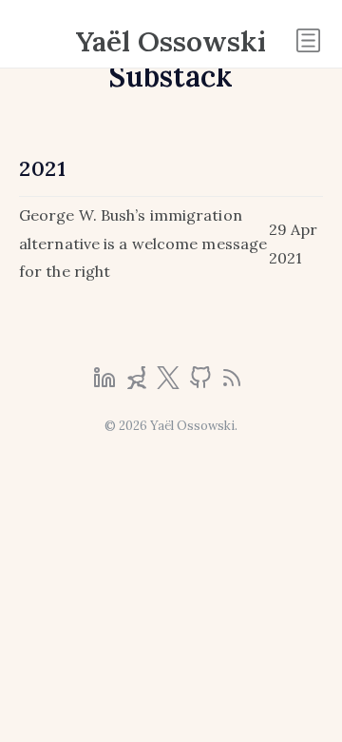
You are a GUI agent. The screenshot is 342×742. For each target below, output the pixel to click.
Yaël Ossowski (171, 41)
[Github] (202, 383)
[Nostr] (138, 383)
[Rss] (231, 383)
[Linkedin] (106, 383)
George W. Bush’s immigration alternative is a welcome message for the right (143, 243)
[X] (170, 383)
